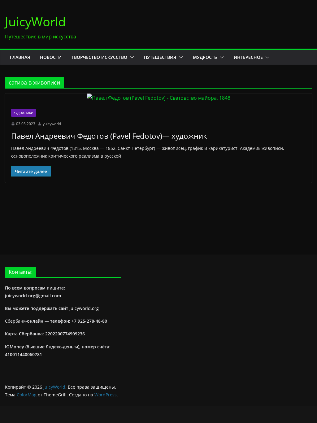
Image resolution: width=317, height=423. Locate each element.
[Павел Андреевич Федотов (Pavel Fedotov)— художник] (158, 98)
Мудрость (205, 57)
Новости (51, 57)
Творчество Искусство (99, 57)
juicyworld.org (84, 308)
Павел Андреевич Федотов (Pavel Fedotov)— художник (109, 136)
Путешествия (160, 57)
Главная (20, 57)
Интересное (248, 57)
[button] (130, 57)
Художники (23, 113)
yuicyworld (52, 123)
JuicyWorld (35, 21)
